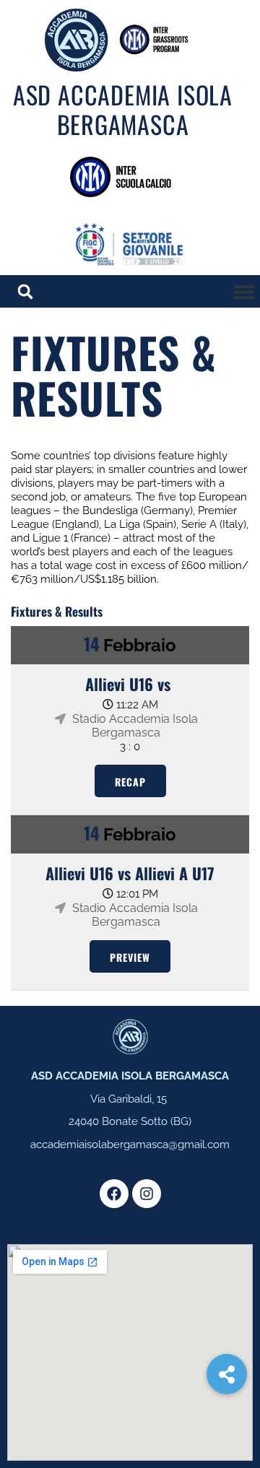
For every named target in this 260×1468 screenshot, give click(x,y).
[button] (244, 291)
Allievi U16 (119, 683)
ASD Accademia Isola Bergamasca (123, 109)
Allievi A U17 (174, 873)
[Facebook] (114, 1193)
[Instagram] (146, 1193)
